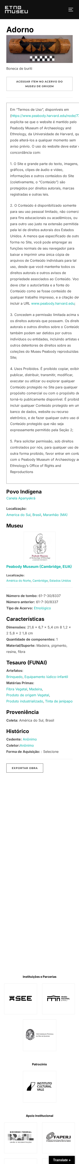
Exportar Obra (25, 768)
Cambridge (40, 580)
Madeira (35, 689)
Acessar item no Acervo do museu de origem (39, 84)
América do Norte (18, 580)
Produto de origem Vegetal (27, 695)
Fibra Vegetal (16, 689)
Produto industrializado (24, 701)
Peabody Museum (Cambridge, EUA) (39, 566)
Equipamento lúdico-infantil (46, 677)
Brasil (36, 515)
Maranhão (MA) (55, 515)
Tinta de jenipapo (59, 701)
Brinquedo (14, 677)
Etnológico (42, 608)
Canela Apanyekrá (20, 498)
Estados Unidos (60, 580)
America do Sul (18, 515)
